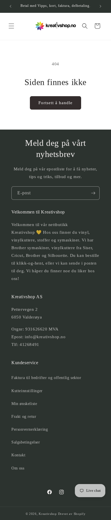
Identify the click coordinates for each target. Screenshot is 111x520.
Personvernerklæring (29, 429)
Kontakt (18, 455)
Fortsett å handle (55, 102)
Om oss (17, 468)
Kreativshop (48, 513)
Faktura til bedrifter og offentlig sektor (46, 378)
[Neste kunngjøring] (100, 6)
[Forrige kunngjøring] (10, 6)
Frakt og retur (23, 416)
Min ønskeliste (24, 404)
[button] (11, 26)
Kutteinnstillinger (27, 391)
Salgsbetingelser (25, 442)
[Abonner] (93, 193)
